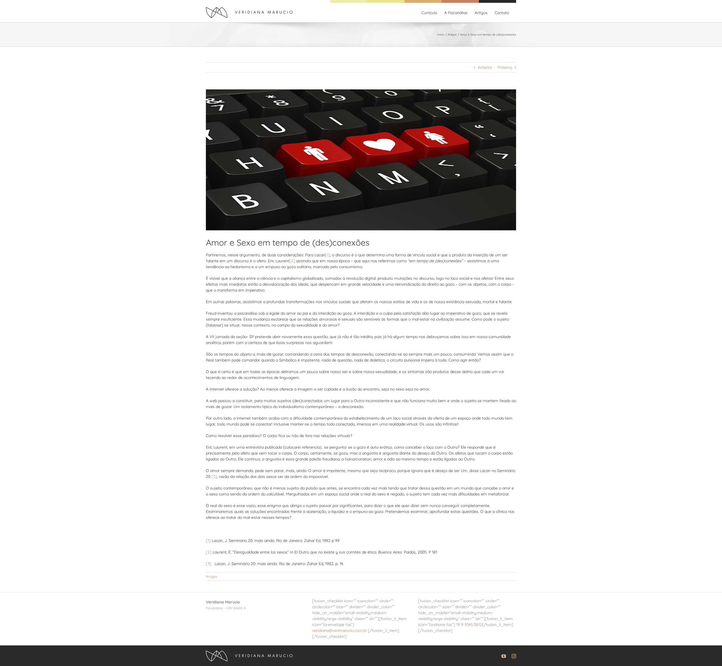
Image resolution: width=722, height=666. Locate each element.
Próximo (505, 67)
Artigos (211, 576)
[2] (292, 260)
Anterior (485, 67)
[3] (214, 476)
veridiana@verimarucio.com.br (339, 630)
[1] (327, 254)
